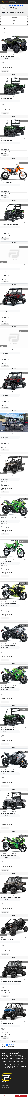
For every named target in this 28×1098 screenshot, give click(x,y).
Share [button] (26, 54)
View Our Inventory (5, 71)
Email (14, 74)
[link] (20, 1045)
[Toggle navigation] (25, 2)
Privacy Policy (4, 1091)
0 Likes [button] (14, 54)
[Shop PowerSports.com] (8, 2)
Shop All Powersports (6, 1087)
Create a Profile (5, 1085)
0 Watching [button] (24, 36)
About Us (14, 20)
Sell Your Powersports (6, 1084)
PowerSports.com (4, 13)
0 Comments (4, 54)
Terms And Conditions (6, 1089)
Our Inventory (14, 17)
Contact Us (14, 23)
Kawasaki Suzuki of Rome (14, 13)
